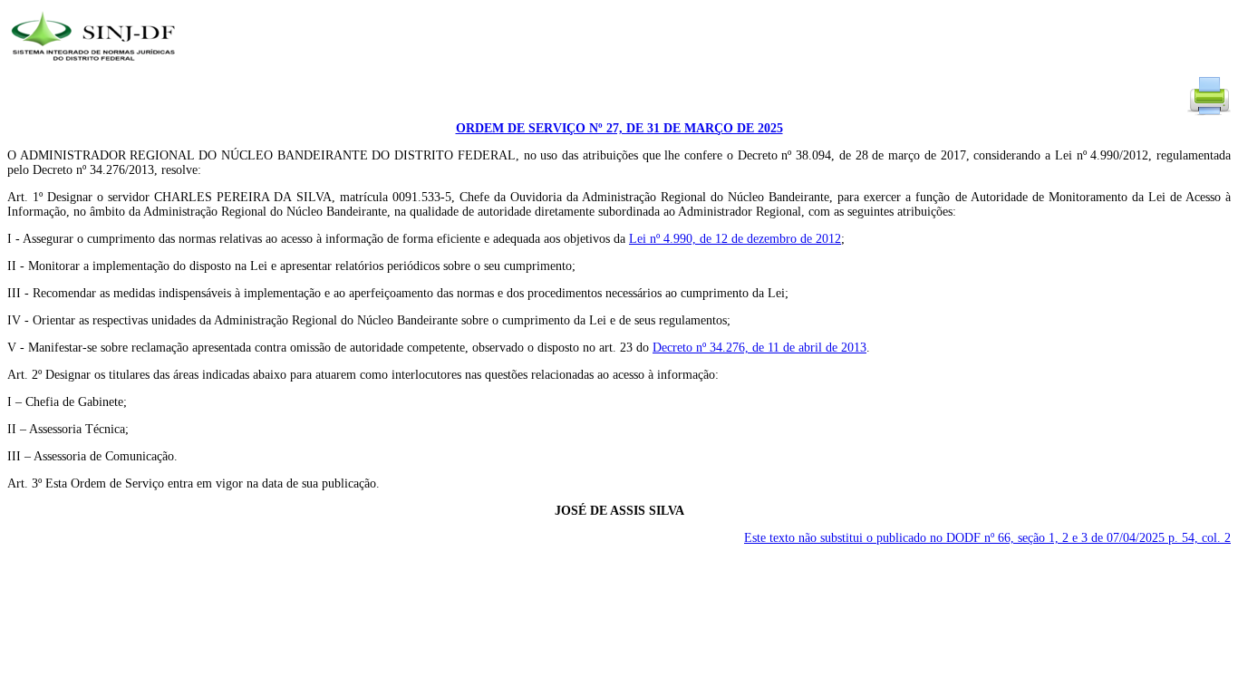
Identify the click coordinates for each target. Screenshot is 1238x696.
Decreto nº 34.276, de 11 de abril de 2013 (759, 347)
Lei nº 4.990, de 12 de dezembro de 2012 (735, 239)
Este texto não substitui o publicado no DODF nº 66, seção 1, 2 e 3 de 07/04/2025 (987, 538)
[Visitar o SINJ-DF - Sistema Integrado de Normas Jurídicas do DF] (95, 66)
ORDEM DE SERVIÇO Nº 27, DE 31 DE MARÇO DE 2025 (619, 128)
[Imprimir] (1209, 114)
